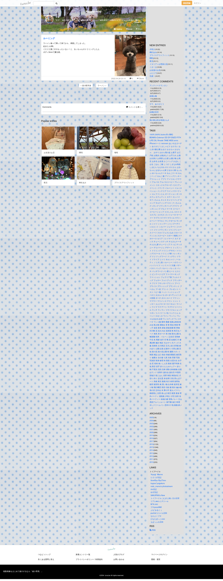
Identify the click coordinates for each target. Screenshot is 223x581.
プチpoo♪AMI (156, 507)
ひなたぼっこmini (158, 519)
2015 (152, 447)
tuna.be (111, 549)
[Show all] (138, 22)
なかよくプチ (156, 516)
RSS (153, 530)
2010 (152, 462)
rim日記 (154, 489)
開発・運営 (155, 559)
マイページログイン (159, 554)
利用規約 (99, 559)
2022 (152, 426)
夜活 (151, 61)
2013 (152, 453)
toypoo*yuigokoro (158, 483)
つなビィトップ (44, 554)
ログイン (197, 3)
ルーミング (49, 38)
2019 (152, 435)
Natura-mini (93, 11)
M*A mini (154, 504)
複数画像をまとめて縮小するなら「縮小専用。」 (23, 571)
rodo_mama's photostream (162, 486)
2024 (152, 420)
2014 (152, 450)
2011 (152, 459)
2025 (152, 417)
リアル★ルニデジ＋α (159, 501)
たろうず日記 (156, 477)
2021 (152, 429)
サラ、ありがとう (157, 104)
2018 (152, 438)
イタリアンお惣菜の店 (159, 64)
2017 (152, 441)
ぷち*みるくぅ (156, 510)
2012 (152, 456)
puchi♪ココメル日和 (159, 513)
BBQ (151, 58)
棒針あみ (153, 52)
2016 (152, 444)
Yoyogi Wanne (157, 474)
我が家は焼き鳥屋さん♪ (159, 120)
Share (139, 29)
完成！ (152, 76)
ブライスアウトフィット (159, 55)
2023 (152, 423)
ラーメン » (102, 85)
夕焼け (152, 49)
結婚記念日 (154, 112)
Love (130, 29)
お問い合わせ (118, 559)
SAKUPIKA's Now (158, 495)
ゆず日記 (154, 492)
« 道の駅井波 (86, 85)
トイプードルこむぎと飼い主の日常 (165, 498)
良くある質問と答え (46, 559)
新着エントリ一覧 (83, 554)
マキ (57, 16)
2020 (152, 432)
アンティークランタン (159, 85)
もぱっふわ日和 (157, 522)
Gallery (119, 29)
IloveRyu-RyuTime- (158, 480)
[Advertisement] (93, 95)
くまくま (153, 67)
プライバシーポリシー (85, 559)
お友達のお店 (155, 70)
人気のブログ (118, 554)
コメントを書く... (135, 107)
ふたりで (153, 73)
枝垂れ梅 (153, 96)
